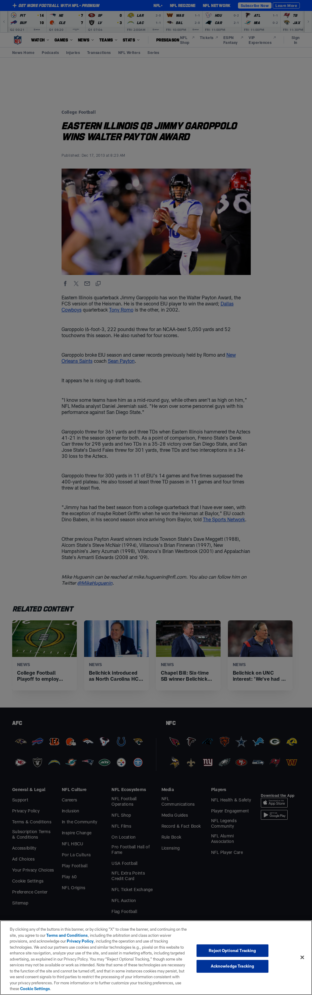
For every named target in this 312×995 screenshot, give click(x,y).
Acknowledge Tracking (232, 966)
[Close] (302, 957)
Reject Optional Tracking (232, 950)
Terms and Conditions (67, 935)
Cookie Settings (35, 988)
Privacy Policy (80, 941)
